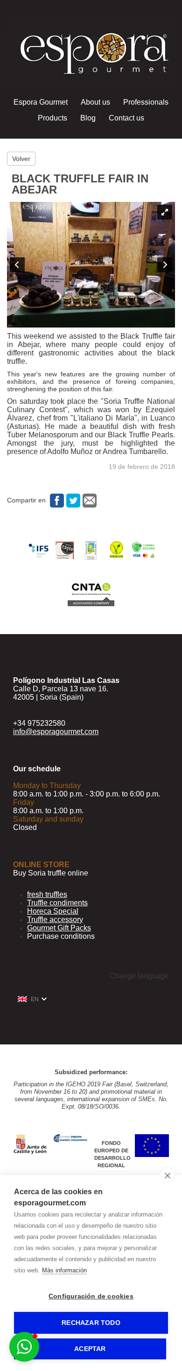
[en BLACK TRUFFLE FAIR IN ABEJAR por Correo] (88, 500)
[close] (167, 1175)
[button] (24, 1347)
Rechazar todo (91, 1322)
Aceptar (89, 1348)
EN (35, 999)
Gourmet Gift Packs (59, 928)
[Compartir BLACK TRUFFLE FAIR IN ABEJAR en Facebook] (56, 500)
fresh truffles (47, 894)
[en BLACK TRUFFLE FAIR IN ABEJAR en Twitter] (72, 500)
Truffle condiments (57, 903)
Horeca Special (52, 911)
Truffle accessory (55, 919)
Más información (64, 1270)
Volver (21, 158)
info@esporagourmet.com (55, 732)
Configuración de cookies (91, 1296)
